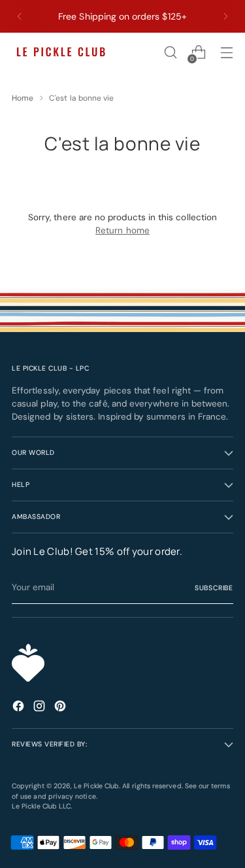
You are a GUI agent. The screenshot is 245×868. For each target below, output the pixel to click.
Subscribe (214, 588)
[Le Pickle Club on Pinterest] (61, 707)
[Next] (225, 16)
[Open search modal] (170, 52)
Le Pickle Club (96, 786)
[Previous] (19, 16)
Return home (122, 230)
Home (22, 98)
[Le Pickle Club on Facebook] (19, 707)
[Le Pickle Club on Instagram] (40, 707)
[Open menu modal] (226, 52)
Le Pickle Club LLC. (42, 806)
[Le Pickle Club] (61, 52)
